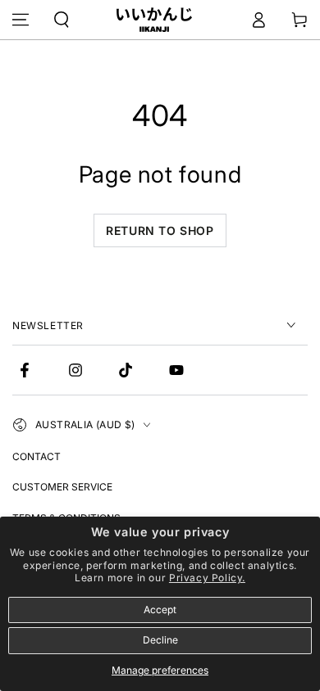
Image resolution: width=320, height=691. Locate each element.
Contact (36, 456)
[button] (61, 19)
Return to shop (159, 230)
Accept (160, 609)
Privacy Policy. (207, 577)
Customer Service (62, 487)
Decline (160, 640)
